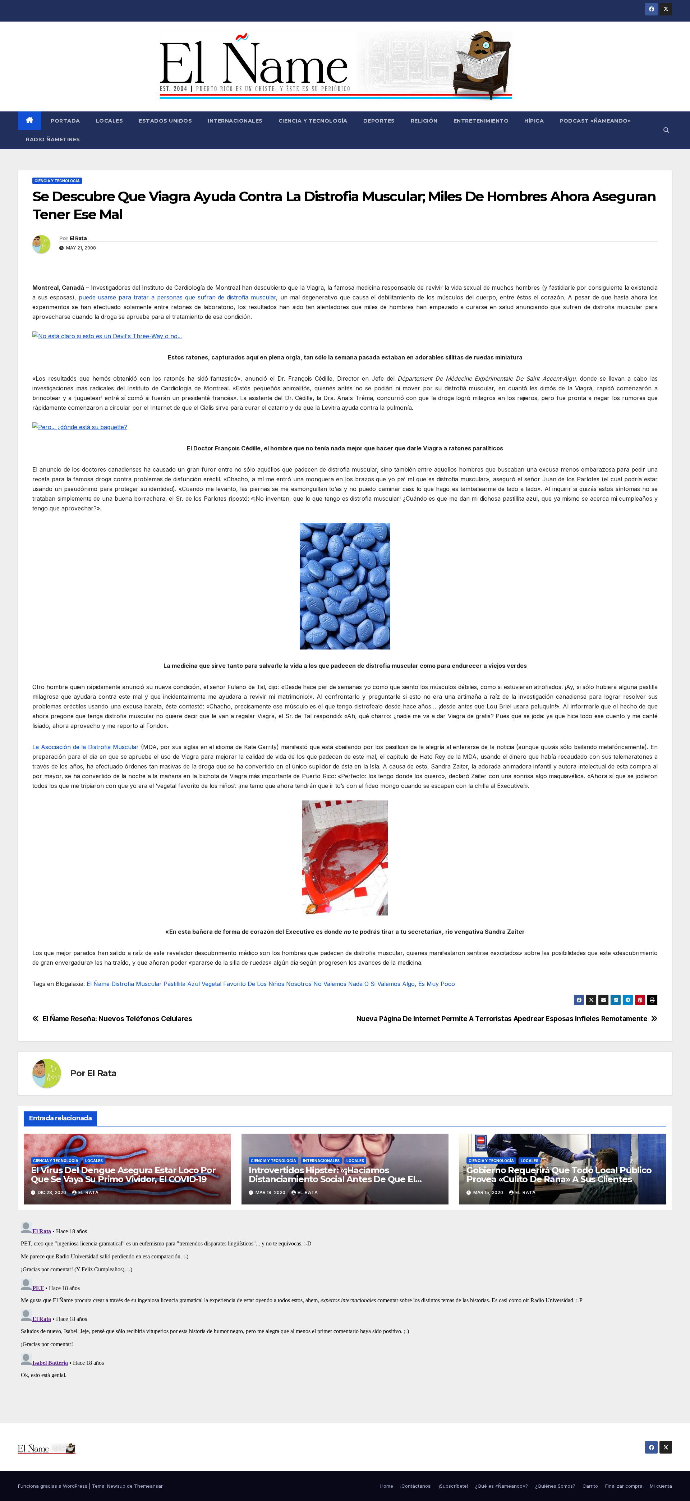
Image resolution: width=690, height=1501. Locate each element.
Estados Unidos (165, 121)
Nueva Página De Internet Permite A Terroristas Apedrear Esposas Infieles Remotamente (502, 1019)
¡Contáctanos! (416, 1486)
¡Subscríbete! (453, 1486)
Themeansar (148, 1486)
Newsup (116, 1486)
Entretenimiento (481, 121)
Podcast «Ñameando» (595, 121)
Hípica (534, 121)
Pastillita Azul (182, 983)
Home (386, 1486)
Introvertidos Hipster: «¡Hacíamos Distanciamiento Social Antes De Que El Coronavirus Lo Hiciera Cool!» (332, 1179)
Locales (109, 121)
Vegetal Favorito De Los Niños (243, 983)
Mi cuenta (661, 1486)
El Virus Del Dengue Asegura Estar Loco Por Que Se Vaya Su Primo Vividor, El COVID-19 (123, 1174)
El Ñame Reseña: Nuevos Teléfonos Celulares (117, 1019)
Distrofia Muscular (136, 983)
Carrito (590, 1486)
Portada (64, 121)
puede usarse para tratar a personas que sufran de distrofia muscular (177, 297)
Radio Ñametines (53, 139)
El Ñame (98, 983)
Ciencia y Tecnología (313, 121)
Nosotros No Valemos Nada (324, 983)
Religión (424, 121)
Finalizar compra (624, 1486)
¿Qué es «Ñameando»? (501, 1486)
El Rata (78, 238)
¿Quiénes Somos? (555, 1486)
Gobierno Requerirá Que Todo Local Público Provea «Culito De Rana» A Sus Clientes (559, 1174)
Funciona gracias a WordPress (53, 1486)
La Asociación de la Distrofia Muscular (85, 746)
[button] (666, 130)
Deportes (379, 121)
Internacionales (235, 121)
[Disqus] (345, 1309)
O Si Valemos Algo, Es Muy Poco (409, 983)
